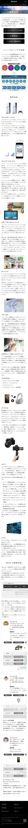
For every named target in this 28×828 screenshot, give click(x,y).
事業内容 (16, 804)
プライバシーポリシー (7, 819)
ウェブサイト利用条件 (7, 820)
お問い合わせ (5, 811)
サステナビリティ (19, 807)
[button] (25, 1)
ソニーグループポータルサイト (9, 817)
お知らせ (16, 811)
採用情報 (4, 807)
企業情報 (4, 804)
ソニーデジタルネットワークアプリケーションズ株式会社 (14, 4)
